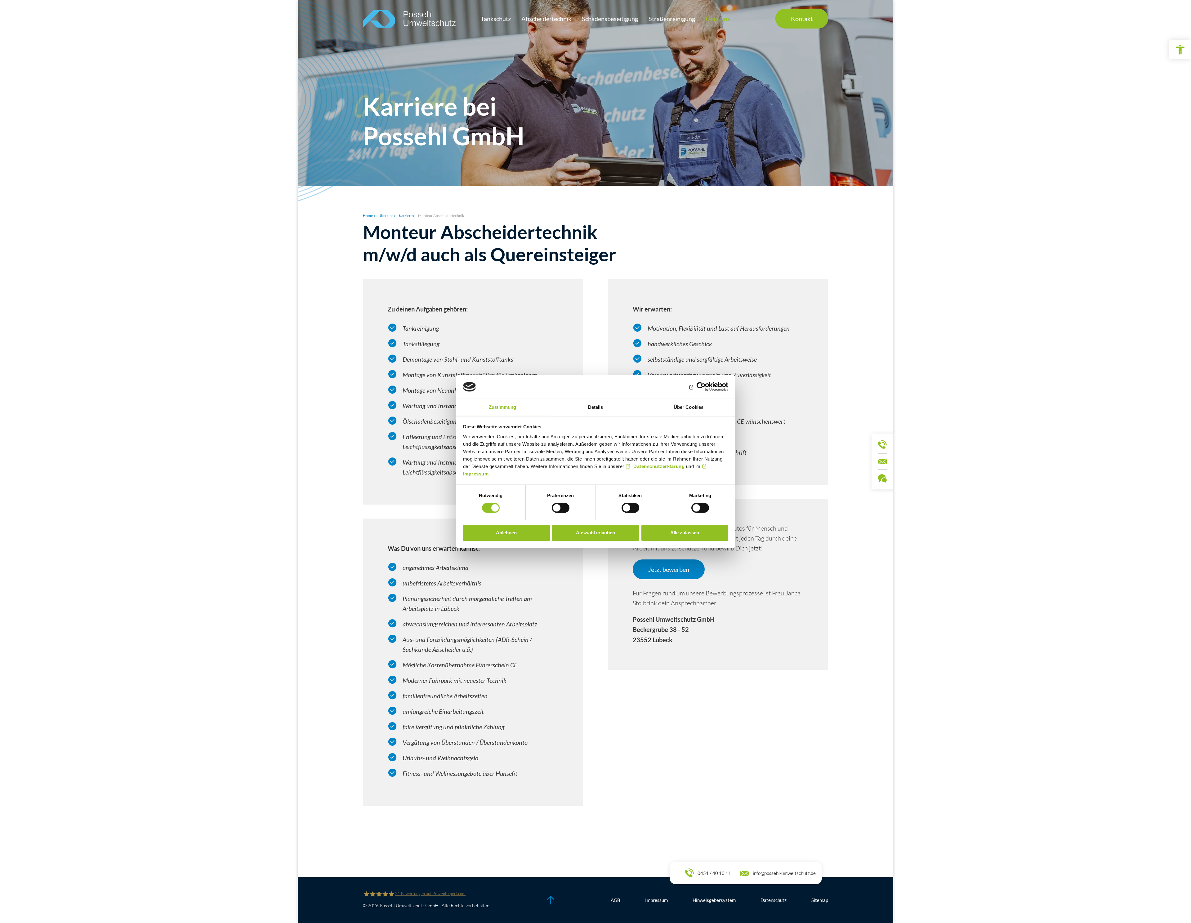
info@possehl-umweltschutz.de (784, 873)
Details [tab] (595, 407)
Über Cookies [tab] (688, 407)
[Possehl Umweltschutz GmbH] (409, 18)
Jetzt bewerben (668, 569)
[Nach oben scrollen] (550, 900)
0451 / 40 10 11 (714, 873)
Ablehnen (506, 532)
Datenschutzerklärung (659, 466)
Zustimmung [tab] (502, 407)
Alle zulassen (684, 532)
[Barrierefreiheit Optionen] (1180, 49)
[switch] (560, 508)
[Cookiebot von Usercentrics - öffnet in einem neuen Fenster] (701, 386)
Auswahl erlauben (595, 532)
